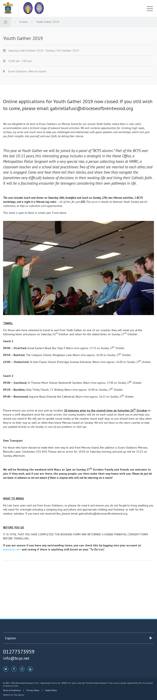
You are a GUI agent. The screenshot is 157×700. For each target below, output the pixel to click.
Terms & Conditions (12, 690)
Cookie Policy (51, 690)
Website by (13, 694)
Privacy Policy (33, 690)
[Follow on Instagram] (22, 669)
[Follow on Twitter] (5, 669)
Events (24, 22)
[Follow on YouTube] (30, 669)
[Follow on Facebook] (14, 669)
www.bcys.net (12, 549)
